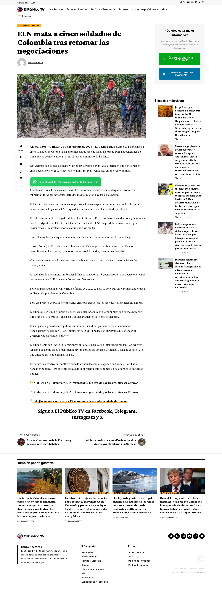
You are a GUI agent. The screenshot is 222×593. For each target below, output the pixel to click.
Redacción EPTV (35, 62)
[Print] (21, 178)
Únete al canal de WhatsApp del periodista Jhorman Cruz (68, 181)
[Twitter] (184, 2)
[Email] (21, 164)
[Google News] (192, 2)
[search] (202, 9)
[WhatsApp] (203, 2)
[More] (21, 186)
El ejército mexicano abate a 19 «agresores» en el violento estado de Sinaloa (80, 401)
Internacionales (29, 25)
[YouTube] (188, 2)
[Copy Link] (21, 171)
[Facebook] (181, 2)
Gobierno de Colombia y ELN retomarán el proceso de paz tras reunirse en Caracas (86, 383)
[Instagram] (196, 2)
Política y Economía (97, 493)
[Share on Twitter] (21, 157)
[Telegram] (199, 2)
